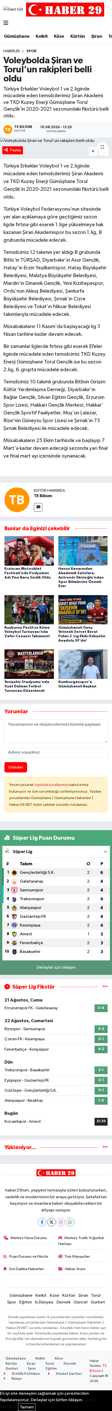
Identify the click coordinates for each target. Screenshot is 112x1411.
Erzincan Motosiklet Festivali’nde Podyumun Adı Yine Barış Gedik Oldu (27, 573)
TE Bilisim (43, 496)
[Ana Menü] (5, 23)
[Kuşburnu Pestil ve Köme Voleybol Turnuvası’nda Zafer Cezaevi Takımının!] (29, 610)
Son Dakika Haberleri (26, 1269)
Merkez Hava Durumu (28, 1238)
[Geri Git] (13, 9)
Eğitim (25, 1302)
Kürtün (77, 36)
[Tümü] (105, 1147)
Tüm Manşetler (77, 1256)
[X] (51, 1222)
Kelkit (42, 36)
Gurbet (98, 1302)
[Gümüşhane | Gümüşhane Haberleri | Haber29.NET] (65, 9)
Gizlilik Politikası (25, 1374)
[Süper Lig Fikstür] (105, 987)
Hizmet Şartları (68, 1374)
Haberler (11, 51)
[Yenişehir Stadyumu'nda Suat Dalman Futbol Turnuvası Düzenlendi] (29, 664)
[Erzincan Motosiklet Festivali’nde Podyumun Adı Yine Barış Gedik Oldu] (29, 551)
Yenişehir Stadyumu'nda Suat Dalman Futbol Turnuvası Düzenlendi (26, 686)
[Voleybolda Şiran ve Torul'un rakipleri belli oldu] (56, 141)
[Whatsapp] (70, 1222)
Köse (59, 36)
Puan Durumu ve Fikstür (28, 1256)
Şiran (96, 36)
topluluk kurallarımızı (51, 785)
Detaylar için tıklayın (56, 967)
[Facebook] (42, 1222)
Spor (31, 51)
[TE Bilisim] (16, 499)
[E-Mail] (38, 507)
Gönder (15, 767)
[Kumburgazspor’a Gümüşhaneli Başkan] (83, 664)
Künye (16, 1378)
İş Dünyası (44, 1302)
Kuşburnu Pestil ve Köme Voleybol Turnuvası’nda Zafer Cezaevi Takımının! (27, 632)
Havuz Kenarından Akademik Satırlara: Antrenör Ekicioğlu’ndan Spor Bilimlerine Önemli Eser (81, 577)
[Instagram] (61, 1222)
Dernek (64, 1302)
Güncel (80, 1302)
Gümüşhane (17, 36)
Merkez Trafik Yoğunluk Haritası (81, 1241)
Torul (96, 1295)
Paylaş (15, 150)
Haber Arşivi (75, 1269)
